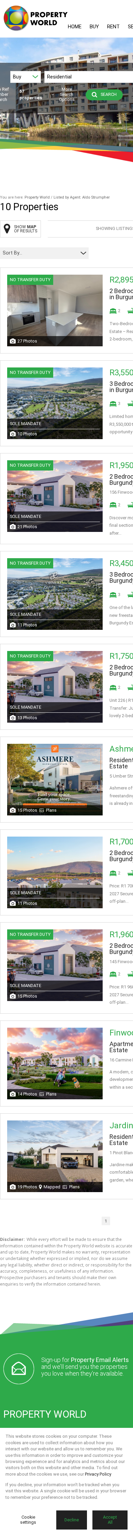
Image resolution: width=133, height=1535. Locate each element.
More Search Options (67, 95)
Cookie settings (28, 1520)
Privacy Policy (98, 1474)
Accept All (110, 1520)
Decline (71, 1519)
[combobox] (40, 253)
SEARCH (109, 94)
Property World (37, 197)
